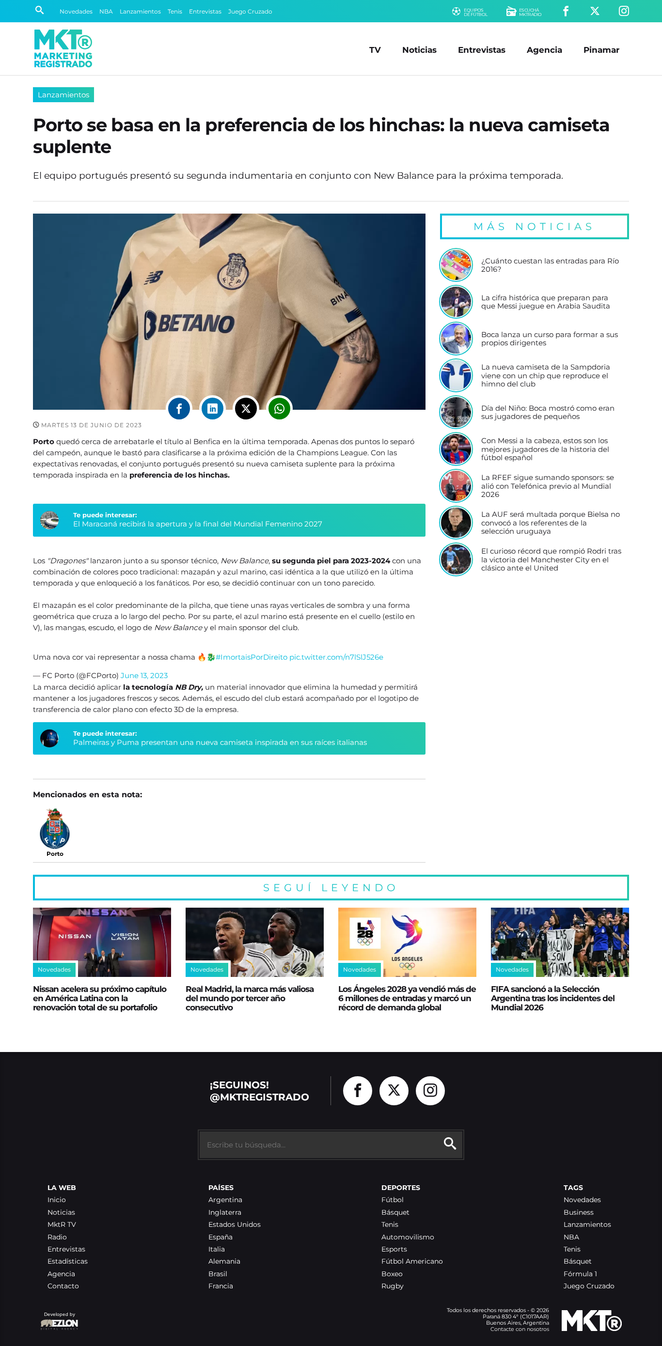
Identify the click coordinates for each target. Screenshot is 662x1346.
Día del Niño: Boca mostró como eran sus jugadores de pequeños (548, 412)
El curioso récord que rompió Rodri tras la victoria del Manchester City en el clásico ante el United (551, 559)
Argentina (225, 1200)
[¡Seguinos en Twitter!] (595, 11)
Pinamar (601, 50)
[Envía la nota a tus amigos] (279, 408)
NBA (106, 11)
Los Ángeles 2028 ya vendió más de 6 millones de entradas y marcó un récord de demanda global (407, 998)
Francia (220, 1286)
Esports (394, 1249)
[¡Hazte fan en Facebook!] (566, 11)
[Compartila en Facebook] (179, 408)
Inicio (56, 1200)
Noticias (419, 50)
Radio (57, 1237)
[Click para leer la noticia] (456, 265)
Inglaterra (224, 1212)
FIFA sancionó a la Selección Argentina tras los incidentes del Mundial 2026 (553, 998)
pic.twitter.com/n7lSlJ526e (336, 657)
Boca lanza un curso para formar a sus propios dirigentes (549, 338)
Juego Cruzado (250, 11)
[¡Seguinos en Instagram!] (624, 11)
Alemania (224, 1261)
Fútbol (392, 1200)
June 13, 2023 (144, 675)
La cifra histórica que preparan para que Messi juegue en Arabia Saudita (545, 302)
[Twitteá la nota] (246, 408)
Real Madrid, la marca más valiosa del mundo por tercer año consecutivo (250, 998)
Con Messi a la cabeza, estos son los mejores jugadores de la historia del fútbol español (545, 449)
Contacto (63, 1286)
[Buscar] (39, 11)
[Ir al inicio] (63, 48)
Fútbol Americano (412, 1261)
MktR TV (61, 1224)
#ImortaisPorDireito (251, 657)
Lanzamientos (140, 11)
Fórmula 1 (580, 1274)
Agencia (544, 50)
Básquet (395, 1212)
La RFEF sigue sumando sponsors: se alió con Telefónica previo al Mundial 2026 (547, 486)
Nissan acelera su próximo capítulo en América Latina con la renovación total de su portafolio (99, 998)
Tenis (175, 11)
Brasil (217, 1274)
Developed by (57, 1319)
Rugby (392, 1286)
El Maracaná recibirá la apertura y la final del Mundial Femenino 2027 (197, 523)
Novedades (76, 11)
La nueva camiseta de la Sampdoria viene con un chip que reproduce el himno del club (545, 375)
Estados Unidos (234, 1224)
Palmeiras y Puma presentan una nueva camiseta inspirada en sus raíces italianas (220, 742)
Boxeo (392, 1274)
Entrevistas (205, 11)
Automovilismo (407, 1237)
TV (375, 50)
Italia (216, 1249)
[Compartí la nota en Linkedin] (212, 408)
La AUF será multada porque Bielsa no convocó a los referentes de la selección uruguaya (550, 523)
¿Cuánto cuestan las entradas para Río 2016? (550, 265)
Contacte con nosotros (519, 1329)
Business (579, 1212)
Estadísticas (67, 1261)
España (220, 1237)
